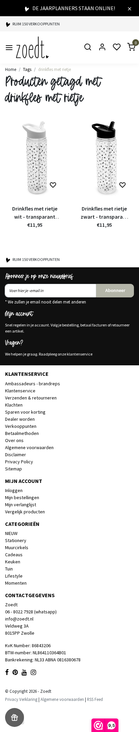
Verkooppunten (20, 426)
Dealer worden (20, 419)
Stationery (15, 540)
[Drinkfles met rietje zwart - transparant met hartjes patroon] (104, 158)
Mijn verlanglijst (20, 505)
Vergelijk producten (25, 512)
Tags (27, 69)
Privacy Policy (19, 462)
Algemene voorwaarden (29, 447)
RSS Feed (95, 699)
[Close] (129, 8)
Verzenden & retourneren (31, 398)
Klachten (14, 405)
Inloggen (14, 490)
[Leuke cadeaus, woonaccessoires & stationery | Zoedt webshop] (32, 47)
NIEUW (11, 533)
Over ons (14, 440)
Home (10, 69)
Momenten (16, 583)
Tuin (9, 569)
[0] (127, 47)
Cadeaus (14, 555)
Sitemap (13, 469)
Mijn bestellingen (22, 497)
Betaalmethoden (22, 433)
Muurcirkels (16, 547)
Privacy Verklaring (21, 699)
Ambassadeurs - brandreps (32, 384)
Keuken (12, 562)
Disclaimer (15, 455)
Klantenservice (20, 391)
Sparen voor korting (25, 412)
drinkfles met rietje (54, 69)
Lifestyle (14, 576)
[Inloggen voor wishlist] (53, 185)
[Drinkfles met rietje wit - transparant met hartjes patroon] (34, 158)
